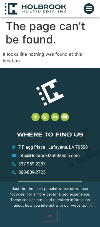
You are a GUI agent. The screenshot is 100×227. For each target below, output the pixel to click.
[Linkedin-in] (55, 117)
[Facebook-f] (35, 117)
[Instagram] (45, 117)
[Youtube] (65, 117)
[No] (91, 204)
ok (50, 215)
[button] (89, 8)
